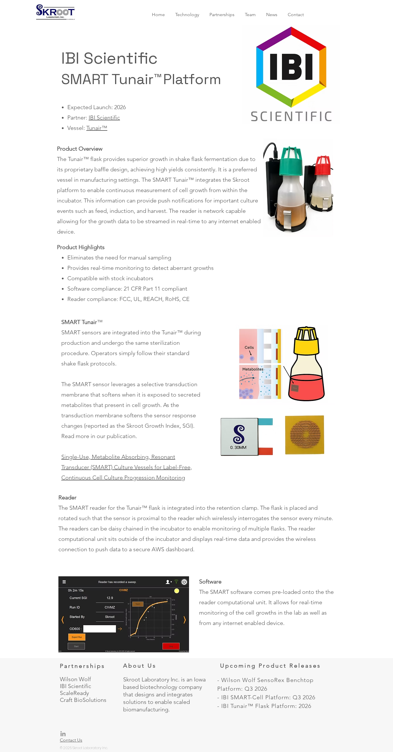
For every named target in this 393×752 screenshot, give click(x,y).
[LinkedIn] (63, 734)
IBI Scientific (104, 117)
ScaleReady (74, 693)
